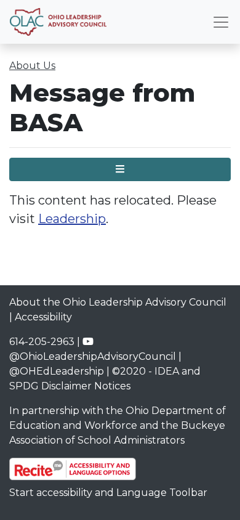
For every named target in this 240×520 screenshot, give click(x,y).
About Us (32, 65)
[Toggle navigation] (221, 22)
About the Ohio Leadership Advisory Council (117, 302)
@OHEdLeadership (56, 371)
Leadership (72, 218)
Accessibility (43, 317)
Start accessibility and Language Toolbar (108, 492)
